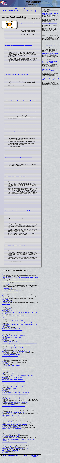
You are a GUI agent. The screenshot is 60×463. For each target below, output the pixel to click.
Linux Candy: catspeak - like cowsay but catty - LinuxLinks (18, 210)
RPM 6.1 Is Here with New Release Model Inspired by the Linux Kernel (49, 62)
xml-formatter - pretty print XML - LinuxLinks (15, 130)
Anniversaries (4, 361)
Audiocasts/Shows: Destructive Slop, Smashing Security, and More (13, 381)
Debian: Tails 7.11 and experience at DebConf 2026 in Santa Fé (12, 379)
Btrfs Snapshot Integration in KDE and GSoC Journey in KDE (12, 320)
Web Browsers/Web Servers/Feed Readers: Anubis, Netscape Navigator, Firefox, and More (17, 375)
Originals (25, 8)
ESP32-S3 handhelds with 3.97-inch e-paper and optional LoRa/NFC (50, 14)
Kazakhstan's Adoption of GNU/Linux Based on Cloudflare (11, 428)
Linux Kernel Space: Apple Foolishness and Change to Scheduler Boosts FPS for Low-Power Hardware (19, 343)
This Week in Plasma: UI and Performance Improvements (11, 297)
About (13, 8)
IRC (16, 8)
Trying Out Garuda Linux (6, 333)
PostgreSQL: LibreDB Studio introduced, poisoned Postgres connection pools (15, 317)
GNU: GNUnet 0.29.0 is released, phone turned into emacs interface (13, 315)
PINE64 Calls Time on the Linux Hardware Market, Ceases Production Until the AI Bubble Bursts (18, 281)
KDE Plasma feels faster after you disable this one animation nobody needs (15, 402)
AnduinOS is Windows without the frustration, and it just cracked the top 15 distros (16, 396)
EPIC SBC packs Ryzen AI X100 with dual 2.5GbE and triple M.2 (50, 33)
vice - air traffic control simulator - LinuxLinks (15, 176)
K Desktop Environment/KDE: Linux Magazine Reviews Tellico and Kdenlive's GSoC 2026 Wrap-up (18, 367)
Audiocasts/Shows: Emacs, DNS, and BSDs (9, 341)
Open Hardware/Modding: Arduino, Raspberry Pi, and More (12, 377)
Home (10, 8)
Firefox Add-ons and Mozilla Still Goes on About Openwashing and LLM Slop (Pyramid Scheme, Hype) (19, 324)
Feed (33, 8)
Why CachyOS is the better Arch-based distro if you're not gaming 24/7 (14, 412)
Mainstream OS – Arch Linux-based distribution (10, 356)
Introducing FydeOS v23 (6, 304)
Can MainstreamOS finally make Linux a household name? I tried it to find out (15, 448)
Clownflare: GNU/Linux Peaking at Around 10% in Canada (11, 290)
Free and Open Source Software (7, 288)
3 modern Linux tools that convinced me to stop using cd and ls (12, 409)
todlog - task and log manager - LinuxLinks (29, 22)
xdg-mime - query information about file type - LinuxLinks (18, 45)
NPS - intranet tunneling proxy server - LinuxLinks (16, 74)
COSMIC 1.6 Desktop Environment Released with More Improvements (14, 398)
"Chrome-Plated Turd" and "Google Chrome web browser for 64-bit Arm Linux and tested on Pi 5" (18, 322)
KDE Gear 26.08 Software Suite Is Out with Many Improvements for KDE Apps (50, 70)
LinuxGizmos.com (45, 11)
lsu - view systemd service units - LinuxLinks (15, 245)
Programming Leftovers (6, 326)
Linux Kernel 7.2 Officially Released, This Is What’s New (11, 284)
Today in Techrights (5, 299)
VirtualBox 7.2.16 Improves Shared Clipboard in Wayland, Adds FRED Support (15, 394)
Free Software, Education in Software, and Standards (11, 365)
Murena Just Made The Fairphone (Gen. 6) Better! (10, 436)
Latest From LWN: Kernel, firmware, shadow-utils (10, 450)
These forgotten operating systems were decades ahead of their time (13, 406)
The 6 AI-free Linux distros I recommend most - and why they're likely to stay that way (16, 444)
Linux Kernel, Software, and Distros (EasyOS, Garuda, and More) (13, 386)
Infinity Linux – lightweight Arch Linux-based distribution (11, 434)
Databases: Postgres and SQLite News (8, 373)
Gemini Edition (20, 8)
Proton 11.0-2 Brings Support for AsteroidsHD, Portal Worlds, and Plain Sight (50, 45)
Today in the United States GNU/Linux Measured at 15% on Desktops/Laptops (15, 347)
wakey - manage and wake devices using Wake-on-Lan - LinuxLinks (20, 100)
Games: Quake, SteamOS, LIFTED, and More (10, 388)
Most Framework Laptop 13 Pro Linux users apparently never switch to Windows (15, 392)
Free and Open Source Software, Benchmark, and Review (11, 354)
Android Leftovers (5, 349)
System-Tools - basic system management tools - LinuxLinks (18, 157)
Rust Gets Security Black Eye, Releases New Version (11, 328)
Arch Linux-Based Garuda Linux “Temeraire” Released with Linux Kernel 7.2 (50, 79)
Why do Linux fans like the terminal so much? (9, 404)
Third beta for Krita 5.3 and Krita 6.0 (10, 10)
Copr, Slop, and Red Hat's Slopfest (8, 384)
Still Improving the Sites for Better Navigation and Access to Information (14, 421)
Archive (29, 8)
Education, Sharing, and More (7, 310)
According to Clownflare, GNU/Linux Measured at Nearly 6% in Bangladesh (14, 424)
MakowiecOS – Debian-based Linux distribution (10, 292)
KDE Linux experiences (6, 295)
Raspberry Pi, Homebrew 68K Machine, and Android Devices (12, 330)
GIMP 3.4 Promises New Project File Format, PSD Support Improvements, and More (16, 351)
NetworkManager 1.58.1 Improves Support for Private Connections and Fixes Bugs (50, 54)
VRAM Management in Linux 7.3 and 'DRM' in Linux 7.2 (11, 415)
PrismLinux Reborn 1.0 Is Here (7, 301)
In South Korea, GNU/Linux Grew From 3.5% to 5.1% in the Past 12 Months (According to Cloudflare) (19, 358)
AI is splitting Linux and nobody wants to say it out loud (11, 426)
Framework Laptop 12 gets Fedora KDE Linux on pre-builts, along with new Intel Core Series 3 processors (20, 277)
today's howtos (4, 339)
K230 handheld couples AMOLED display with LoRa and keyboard (49, 23)
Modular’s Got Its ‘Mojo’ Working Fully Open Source (10, 446)
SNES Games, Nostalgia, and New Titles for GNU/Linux (11, 337)
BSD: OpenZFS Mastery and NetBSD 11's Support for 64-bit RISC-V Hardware (15, 335)
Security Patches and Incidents (7, 308)
